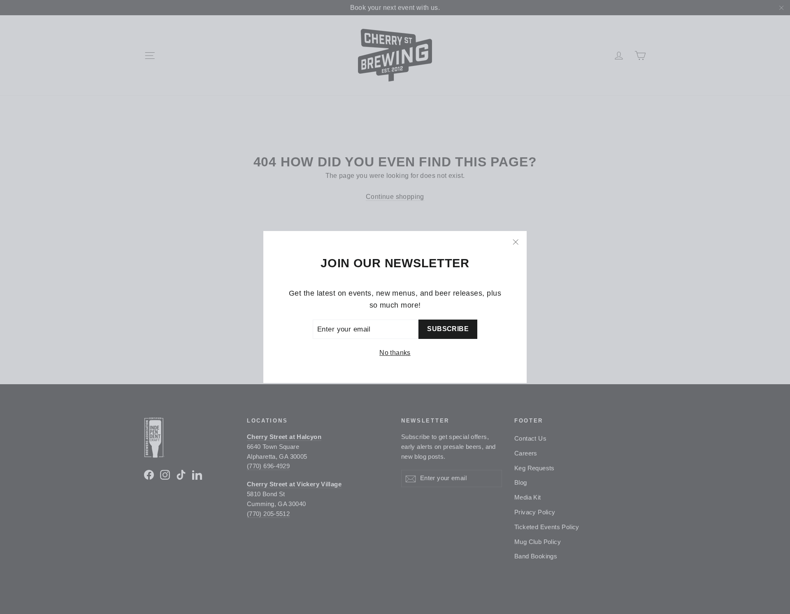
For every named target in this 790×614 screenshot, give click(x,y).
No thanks (395, 352)
